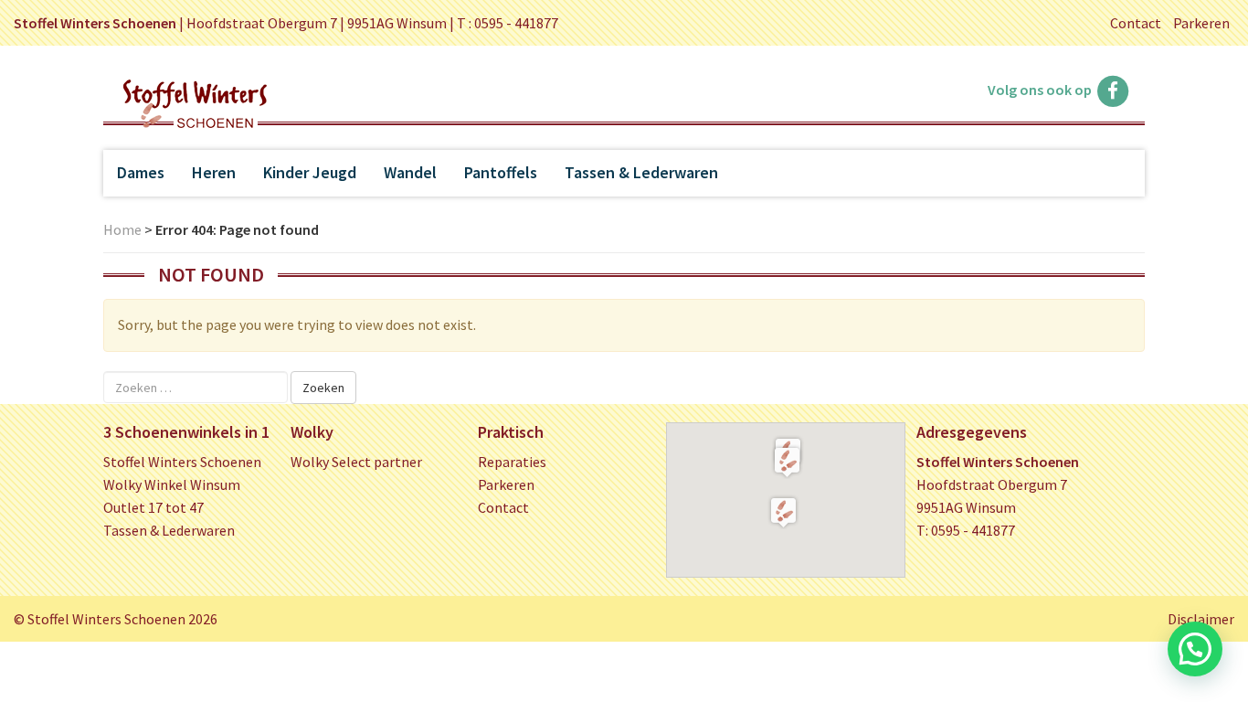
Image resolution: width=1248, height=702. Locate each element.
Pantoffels (500, 172)
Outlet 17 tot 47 (153, 507)
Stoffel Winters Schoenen (182, 461)
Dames (140, 172)
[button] (787, 461)
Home (122, 229)
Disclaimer (1201, 619)
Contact (1135, 23)
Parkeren (1201, 23)
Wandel (410, 172)
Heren (214, 172)
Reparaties (512, 461)
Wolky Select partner (356, 461)
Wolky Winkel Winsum (171, 484)
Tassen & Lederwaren (641, 172)
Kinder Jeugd (309, 172)
